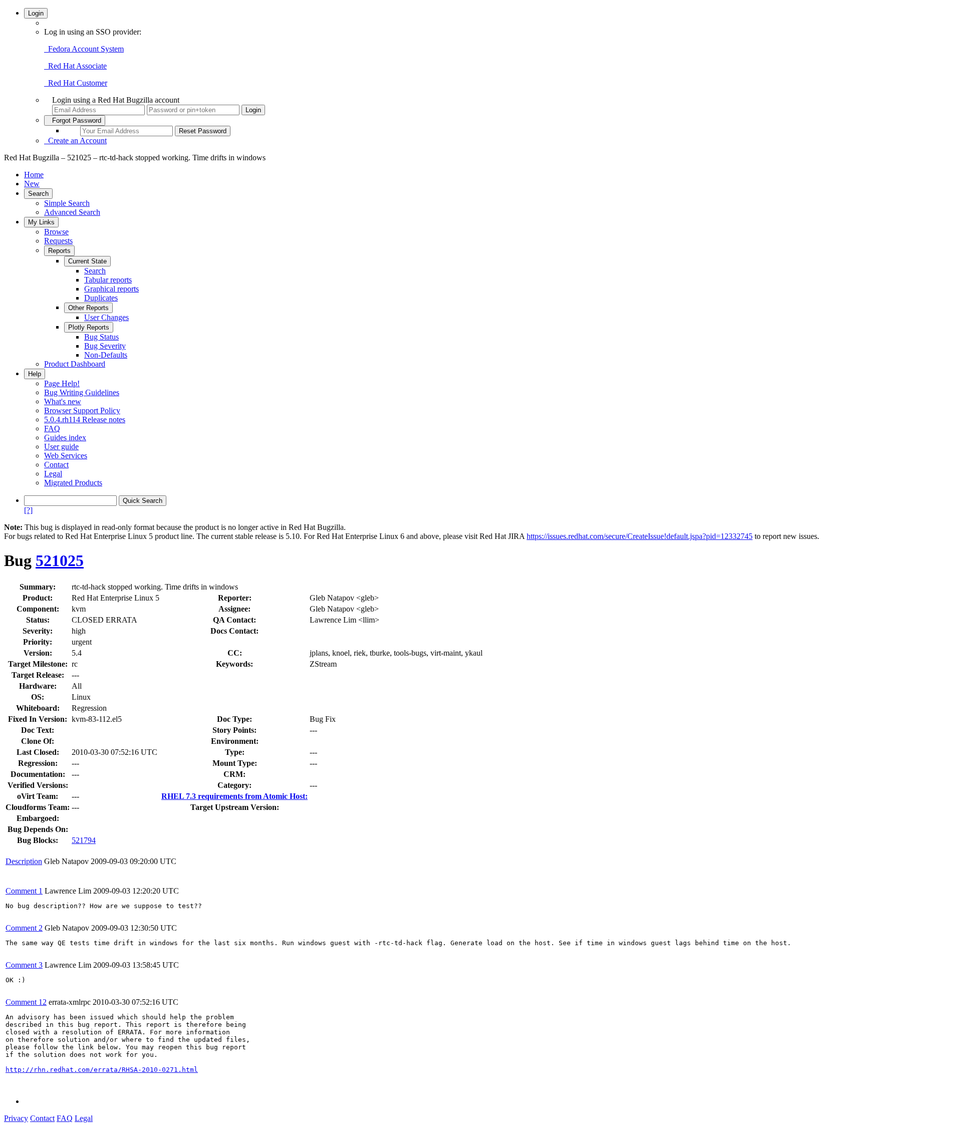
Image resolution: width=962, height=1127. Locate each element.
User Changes (106, 317)
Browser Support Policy (82, 410)
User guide (61, 446)
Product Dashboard (74, 364)
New (32, 183)
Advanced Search (72, 212)
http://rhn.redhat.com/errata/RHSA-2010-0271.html (102, 1069)
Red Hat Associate (75, 66)
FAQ (52, 428)
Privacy (16, 1118)
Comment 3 (24, 965)
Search (38, 193)
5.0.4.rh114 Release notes (84, 419)
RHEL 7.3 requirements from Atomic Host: (234, 796)
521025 (60, 560)
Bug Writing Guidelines (81, 392)
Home (34, 174)
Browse (56, 231)
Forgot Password (74, 120)
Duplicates (101, 298)
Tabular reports (108, 279)
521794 (84, 840)
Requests (58, 240)
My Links (41, 222)
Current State (87, 261)
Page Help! (62, 383)
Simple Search (67, 203)
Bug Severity (105, 346)
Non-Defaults (105, 355)
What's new (62, 401)
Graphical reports (111, 289)
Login (36, 13)
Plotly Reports (88, 327)
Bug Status (101, 337)
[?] (28, 510)
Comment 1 (24, 891)
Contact (56, 464)
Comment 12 (26, 1002)
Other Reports (88, 308)
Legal (53, 473)
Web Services (65, 455)
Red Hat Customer (75, 83)
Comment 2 (24, 928)
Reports (59, 250)
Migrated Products (73, 482)
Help (34, 374)
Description (24, 861)
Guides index (65, 437)
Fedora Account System (84, 49)
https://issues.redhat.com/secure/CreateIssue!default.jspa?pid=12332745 (640, 536)
